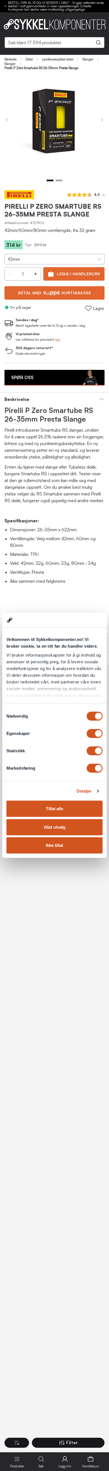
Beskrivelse (16, 399)
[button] (10, 274)
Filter (72, 1442)
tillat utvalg (54, 827)
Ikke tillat (54, 845)
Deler (29, 59)
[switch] (95, 733)
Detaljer (84, 791)
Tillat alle (54, 808)
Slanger (87, 59)
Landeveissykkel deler (58, 59)
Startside (10, 59)
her (57, 339)
